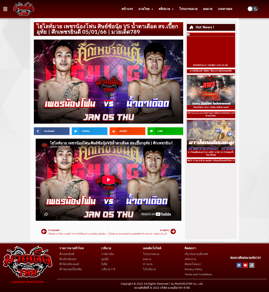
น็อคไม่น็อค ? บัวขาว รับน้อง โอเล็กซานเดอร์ (211, 107)
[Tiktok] (251, 265)
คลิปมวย (164, 9)
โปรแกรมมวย (188, 9)
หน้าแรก (127, 9)
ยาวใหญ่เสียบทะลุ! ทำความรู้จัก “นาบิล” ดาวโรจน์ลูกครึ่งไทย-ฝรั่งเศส (211, 153)
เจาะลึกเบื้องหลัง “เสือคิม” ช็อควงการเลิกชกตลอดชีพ (211, 70)
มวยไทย (144, 9)
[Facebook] (239, 265)
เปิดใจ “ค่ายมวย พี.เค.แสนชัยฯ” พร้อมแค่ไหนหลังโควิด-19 (211, 160)
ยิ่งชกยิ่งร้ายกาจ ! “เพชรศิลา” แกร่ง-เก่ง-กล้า (211, 65)
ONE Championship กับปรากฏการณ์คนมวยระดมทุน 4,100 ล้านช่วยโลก (211, 114)
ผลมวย (207, 9)
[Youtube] (245, 265)
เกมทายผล (225, 9)
